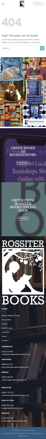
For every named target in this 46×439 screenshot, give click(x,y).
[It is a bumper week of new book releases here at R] (11, 68)
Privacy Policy (23, 436)
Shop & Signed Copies (11, 315)
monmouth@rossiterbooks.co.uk (15, 395)
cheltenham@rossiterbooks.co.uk (16, 354)
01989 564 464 (8, 405)
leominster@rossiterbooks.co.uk (15, 367)
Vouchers (6, 332)
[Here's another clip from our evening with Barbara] (11, 92)
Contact (5, 340)
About (4, 336)
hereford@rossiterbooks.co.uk (14, 421)
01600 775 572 (8, 392)
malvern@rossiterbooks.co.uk (14, 380)
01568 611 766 (7, 364)
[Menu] (3, 3)
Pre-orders (6, 319)
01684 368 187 (7, 377)
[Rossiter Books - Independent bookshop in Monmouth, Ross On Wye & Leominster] (22, 4)
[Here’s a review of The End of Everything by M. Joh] (34, 115)
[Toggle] (43, 328)
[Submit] (42, 48)
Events (4, 324)
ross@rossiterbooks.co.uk (12, 408)
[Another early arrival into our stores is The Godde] (34, 92)
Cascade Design (27, 430)
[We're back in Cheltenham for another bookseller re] (34, 68)
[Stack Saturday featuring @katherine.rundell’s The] (11, 115)
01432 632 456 (7, 418)
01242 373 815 (7, 351)
